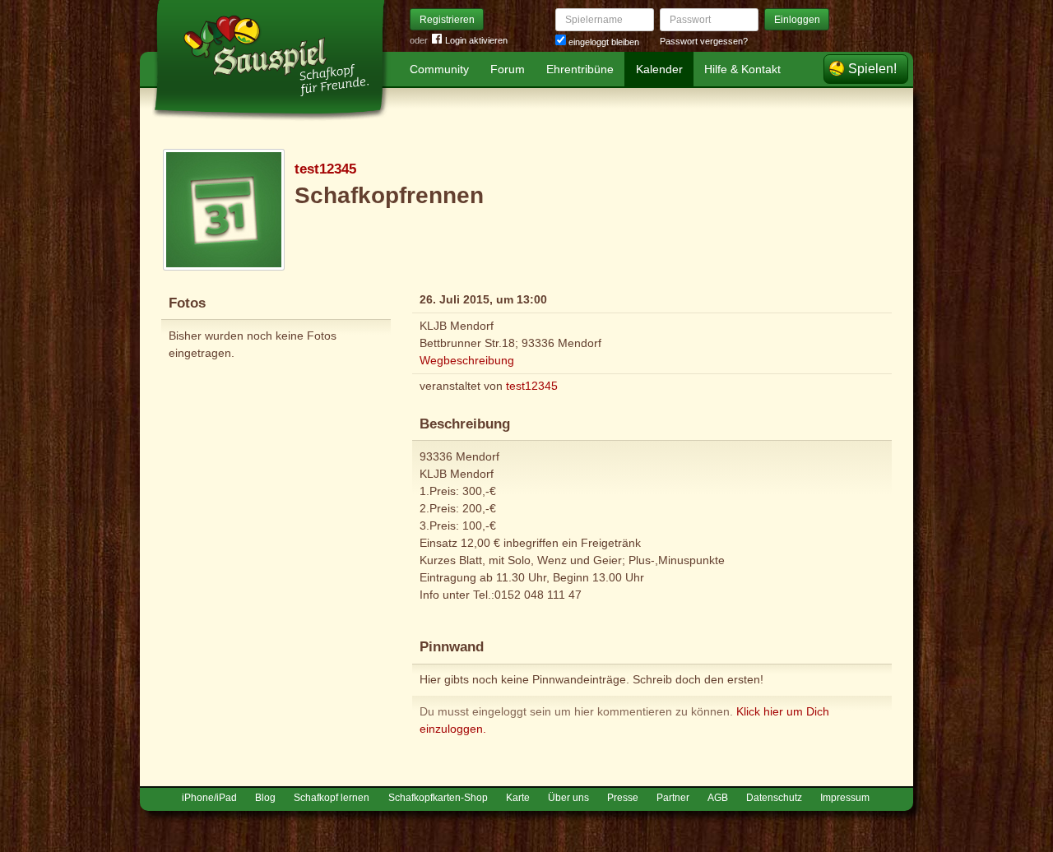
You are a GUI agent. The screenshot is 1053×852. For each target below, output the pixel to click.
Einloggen (797, 19)
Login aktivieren (476, 40)
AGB (717, 797)
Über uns (568, 797)
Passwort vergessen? (704, 41)
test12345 (325, 169)
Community (439, 69)
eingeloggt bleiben (602, 42)
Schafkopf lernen (331, 797)
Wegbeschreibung (467, 360)
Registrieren (447, 19)
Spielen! (872, 69)
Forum (507, 69)
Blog (265, 797)
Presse (622, 797)
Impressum (845, 797)
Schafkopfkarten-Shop (438, 797)
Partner (672, 797)
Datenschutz (774, 797)
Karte (518, 797)
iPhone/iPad (209, 797)
